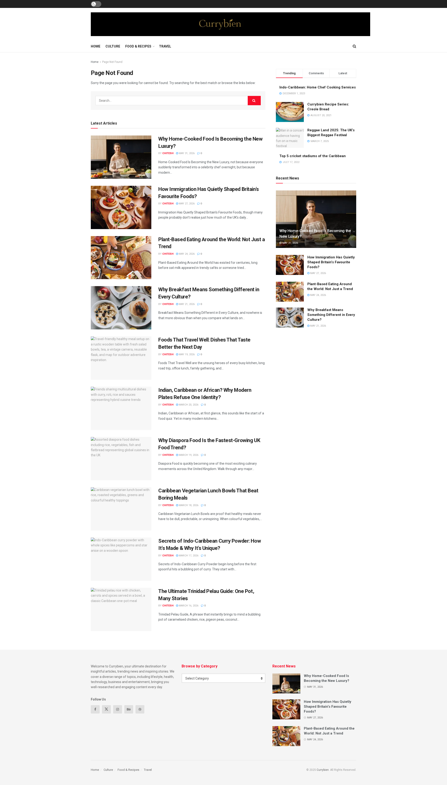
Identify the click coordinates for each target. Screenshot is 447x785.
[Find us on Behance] (128, 709)
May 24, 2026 (186, 253)
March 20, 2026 (188, 404)
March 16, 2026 (188, 605)
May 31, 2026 (186, 153)
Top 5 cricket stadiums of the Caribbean (312, 156)
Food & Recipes (138, 46)
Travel (165, 46)
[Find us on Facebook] (95, 709)
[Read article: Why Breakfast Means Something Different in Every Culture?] (121, 307)
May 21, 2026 (186, 304)
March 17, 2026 (188, 555)
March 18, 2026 (188, 505)
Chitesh (167, 153)
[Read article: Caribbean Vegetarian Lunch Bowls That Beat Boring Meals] (121, 509)
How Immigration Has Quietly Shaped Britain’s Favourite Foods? (331, 262)
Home (95, 46)
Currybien (323, 769)
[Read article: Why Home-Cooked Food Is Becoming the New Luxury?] (121, 157)
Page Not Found (112, 62)
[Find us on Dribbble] (139, 709)
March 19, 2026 (188, 455)
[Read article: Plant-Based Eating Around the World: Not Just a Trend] (121, 257)
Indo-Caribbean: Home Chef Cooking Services (317, 87)
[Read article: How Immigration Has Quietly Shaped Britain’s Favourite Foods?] (121, 207)
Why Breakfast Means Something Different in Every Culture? (331, 315)
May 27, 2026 (186, 203)
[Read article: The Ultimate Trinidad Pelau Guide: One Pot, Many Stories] (121, 609)
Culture (112, 46)
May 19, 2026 (186, 354)
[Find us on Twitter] (106, 709)
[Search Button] (354, 46)
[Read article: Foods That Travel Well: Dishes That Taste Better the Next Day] (121, 358)
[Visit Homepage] (230, 24)
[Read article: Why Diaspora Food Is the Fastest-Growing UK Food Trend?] (121, 458)
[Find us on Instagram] (117, 709)
